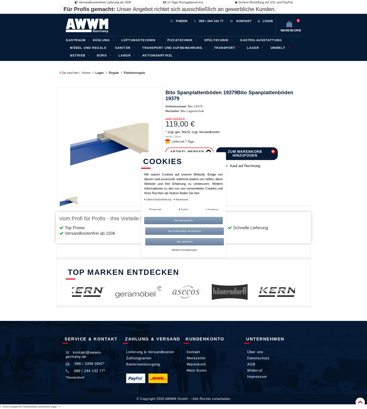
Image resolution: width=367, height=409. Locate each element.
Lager (253, 47)
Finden (182, 21)
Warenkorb (196, 364)
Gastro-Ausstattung (261, 40)
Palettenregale (134, 72)
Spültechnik (217, 40)
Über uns (255, 352)
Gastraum (76, 40)
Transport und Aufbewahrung (173, 47)
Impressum (257, 377)
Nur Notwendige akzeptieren (184, 231)
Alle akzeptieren (183, 220)
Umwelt (279, 47)
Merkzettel (196, 358)
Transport (225, 47)
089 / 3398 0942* (89, 364)
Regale (114, 72)
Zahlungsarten (138, 358)
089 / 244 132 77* (89, 371)
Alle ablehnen (184, 241)
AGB (251, 364)
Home (86, 72)
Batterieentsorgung (143, 364)
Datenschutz (258, 358)
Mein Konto (197, 370)
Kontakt (193, 352)
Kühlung (102, 40)
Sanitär (123, 47)
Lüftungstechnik (139, 40)
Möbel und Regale (88, 47)
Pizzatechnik (180, 40)
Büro (102, 55)
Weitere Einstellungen (184, 250)
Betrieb (78, 55)
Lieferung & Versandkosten (150, 352)
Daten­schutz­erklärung (159, 199)
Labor (125, 55)
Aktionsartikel (157, 55)
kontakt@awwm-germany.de (84, 354)
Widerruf (255, 370)
